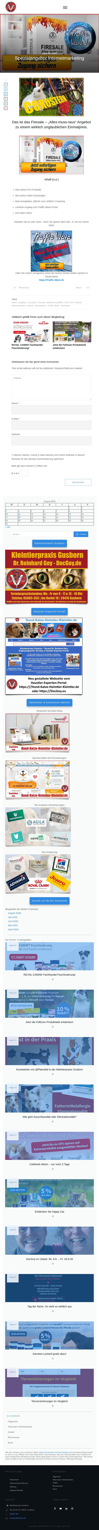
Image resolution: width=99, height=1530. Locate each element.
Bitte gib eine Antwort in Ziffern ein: (29, 466)
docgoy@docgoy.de (18, 1518)
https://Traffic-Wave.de (51, 280)
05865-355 (14, 1514)
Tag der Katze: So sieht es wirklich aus (49, 1294)
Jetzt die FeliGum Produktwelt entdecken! (72, 336)
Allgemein (13, 1421)
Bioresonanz (13, 1437)
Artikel (11, 1432)
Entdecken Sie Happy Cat (49, 1199)
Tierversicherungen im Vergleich (49, 1389)
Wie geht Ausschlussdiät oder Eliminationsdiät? (49, 1104)
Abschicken (78, 482)
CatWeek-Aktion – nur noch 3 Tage (49, 1152)
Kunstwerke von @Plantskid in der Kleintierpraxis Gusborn (49, 1057)
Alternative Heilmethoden (20, 1426)
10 (6, 514)
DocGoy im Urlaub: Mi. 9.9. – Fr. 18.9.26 (49, 1247)
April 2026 (13, 929)
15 (70, 514)
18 (19, 517)
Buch (10, 1442)
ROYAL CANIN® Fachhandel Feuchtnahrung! (31, 336)
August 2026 (14, 913)
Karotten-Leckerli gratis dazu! (49, 1341)
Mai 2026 (13, 925)
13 (44, 514)
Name (15, 403)
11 (19, 514)
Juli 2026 (12, 917)
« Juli (7, 527)
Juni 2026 (13, 921)
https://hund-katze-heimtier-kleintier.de (55, 1452)
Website (16, 434)
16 (82, 514)
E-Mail (16, 419)
